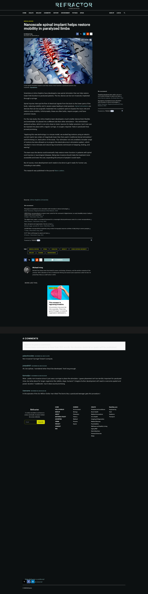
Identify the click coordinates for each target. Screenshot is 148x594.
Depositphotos (33, 87)
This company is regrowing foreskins (56, 303)
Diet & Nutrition (95, 431)
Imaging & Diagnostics (97, 419)
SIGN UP (111, 13)
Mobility (64, 249)
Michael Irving (37, 268)
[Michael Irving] (27, 270)
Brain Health (94, 412)
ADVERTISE (58, 419)
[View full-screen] (91, 40)
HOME (24, 13)
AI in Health (94, 416)
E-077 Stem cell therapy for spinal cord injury (36, 233)
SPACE (82, 13)
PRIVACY (57, 424)
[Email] (91, 34)
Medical (75, 419)
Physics (75, 421)
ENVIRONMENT (65, 13)
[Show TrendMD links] (91, 240)
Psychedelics (95, 424)
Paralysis (54, 249)
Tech (110, 412)
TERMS (57, 421)
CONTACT (58, 426)
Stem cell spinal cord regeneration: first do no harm (38, 224)
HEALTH (31, 13)
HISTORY (56, 13)
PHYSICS (75, 13)
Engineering (112, 409)
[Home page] (74, 5)
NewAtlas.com (113, 407)
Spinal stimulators (81, 106)
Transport (112, 416)
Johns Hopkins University (39, 200)
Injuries (40, 252)
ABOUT (57, 414)
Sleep (92, 436)
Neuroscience (52, 252)
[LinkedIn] (84, 34)
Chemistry (76, 414)
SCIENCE (75, 407)
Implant (31, 252)
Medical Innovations (97, 414)
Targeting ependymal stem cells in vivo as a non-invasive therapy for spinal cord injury (109, 95)
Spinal (45, 249)
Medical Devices (28, 21)
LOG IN (119, 13)
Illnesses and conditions (98, 409)
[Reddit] (87, 34)
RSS (56, 428)
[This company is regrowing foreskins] (58, 292)
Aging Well (94, 428)
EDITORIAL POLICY (60, 416)
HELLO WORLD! (59, 409)
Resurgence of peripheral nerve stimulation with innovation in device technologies (46, 208)
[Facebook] (77, 34)
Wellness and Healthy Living (99, 426)
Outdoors (112, 414)
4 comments (59, 260)
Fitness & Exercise (96, 433)
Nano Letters (59, 171)
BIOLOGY (38, 13)
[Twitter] (81, 34)
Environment (77, 409)
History (75, 416)
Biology (75, 412)
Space (75, 424)
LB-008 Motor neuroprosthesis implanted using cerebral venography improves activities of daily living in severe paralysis (56, 228)
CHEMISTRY (47, 13)
